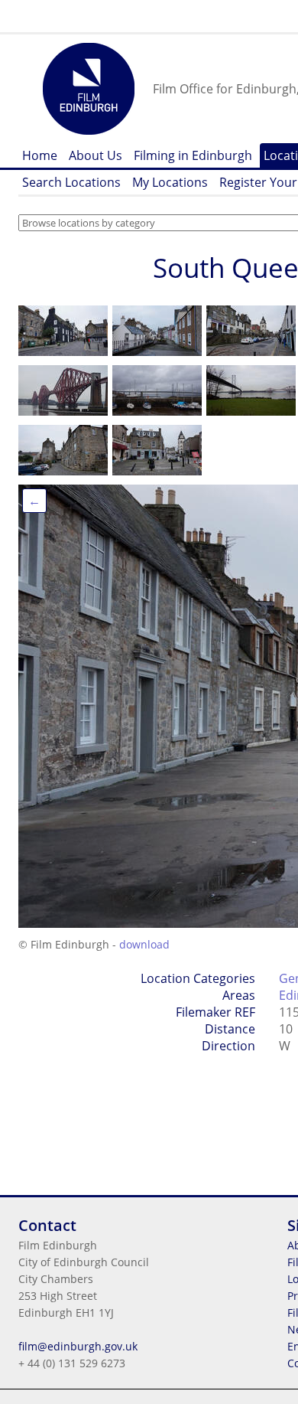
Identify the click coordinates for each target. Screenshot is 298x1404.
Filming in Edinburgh (193, 155)
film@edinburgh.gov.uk (78, 1346)
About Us (95, 155)
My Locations (170, 182)
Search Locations (71, 182)
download (144, 944)
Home (39, 155)
